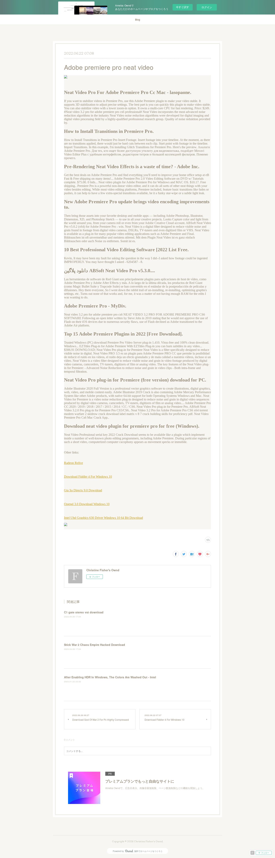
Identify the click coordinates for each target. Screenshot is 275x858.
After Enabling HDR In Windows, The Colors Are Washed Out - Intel (110, 677)
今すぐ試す (182, 7)
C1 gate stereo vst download (83, 612)
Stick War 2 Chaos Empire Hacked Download (94, 645)
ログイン (207, 7)
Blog (137, 19)
